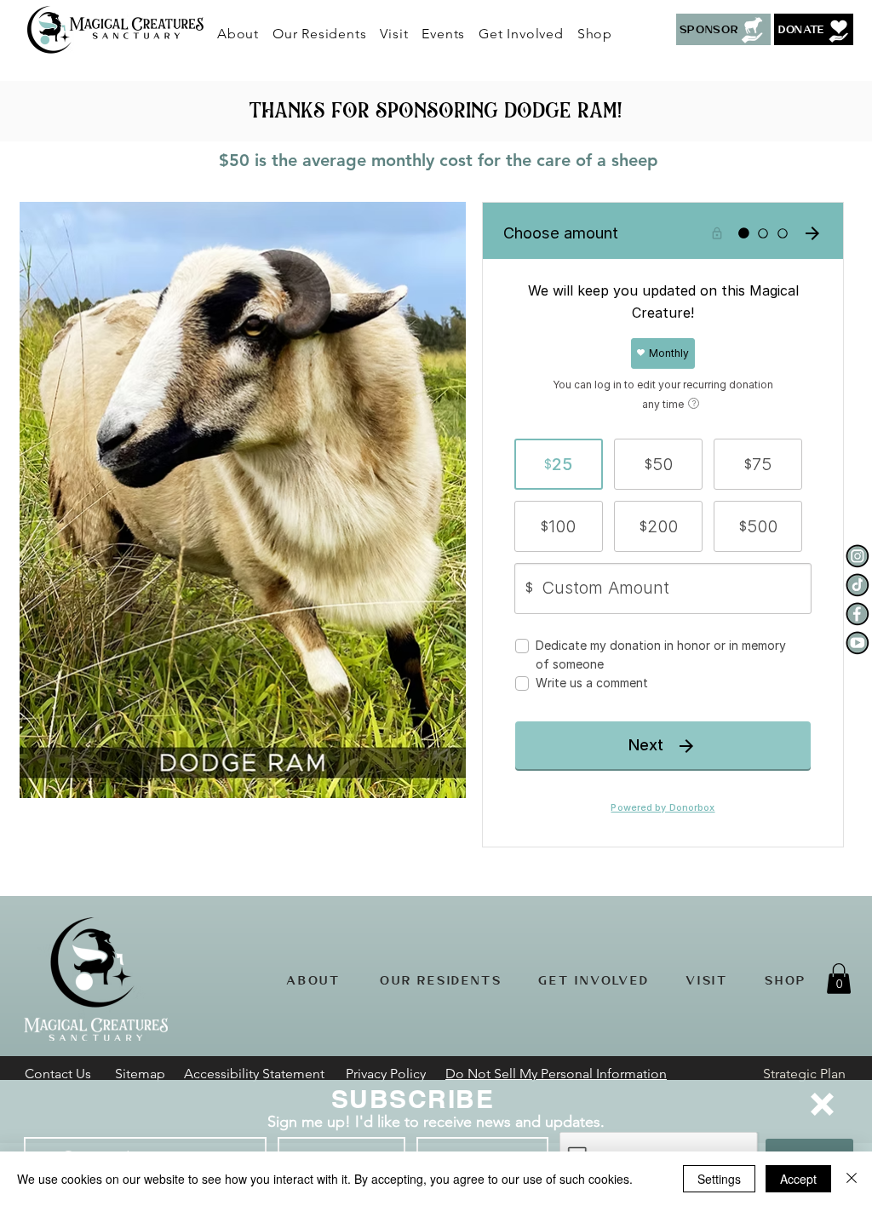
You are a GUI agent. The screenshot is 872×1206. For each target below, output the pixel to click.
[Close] (851, 1178)
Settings (719, 1178)
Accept (798, 1178)
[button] (822, 1104)
